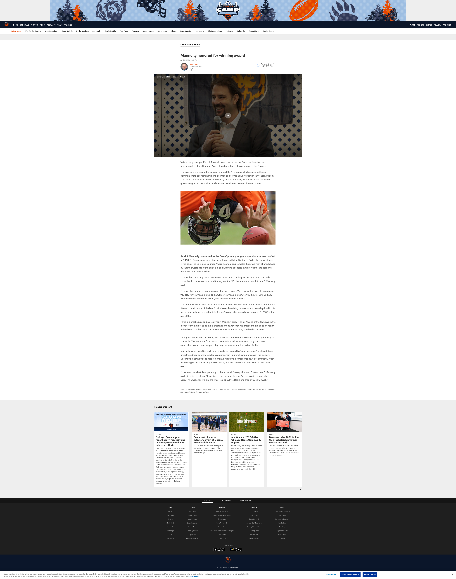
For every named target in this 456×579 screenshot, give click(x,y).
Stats (170, 534)
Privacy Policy (193, 576)
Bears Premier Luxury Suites (222, 515)
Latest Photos (192, 515)
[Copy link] (272, 65)
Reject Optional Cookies (350, 574)
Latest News (192, 511)
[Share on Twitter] (263, 66)
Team (170, 507)
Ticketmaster (222, 534)
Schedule (170, 527)
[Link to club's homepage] (7, 24)
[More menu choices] (75, 25)
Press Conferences (192, 538)
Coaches (170, 519)
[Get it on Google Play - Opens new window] (235, 551)
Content (192, 507)
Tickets (222, 507)
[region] (228, 575)
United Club (222, 538)
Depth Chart (170, 515)
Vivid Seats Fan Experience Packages (222, 530)
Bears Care (282, 515)
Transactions (170, 538)
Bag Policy (254, 515)
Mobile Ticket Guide (222, 523)
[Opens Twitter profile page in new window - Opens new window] (191, 69)
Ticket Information (222, 511)
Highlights (192, 534)
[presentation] (301, 490)
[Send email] (267, 66)
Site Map (282, 538)
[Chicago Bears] (228, 560)
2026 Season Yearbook (282, 511)
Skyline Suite (222, 527)
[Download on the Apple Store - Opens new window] (219, 550)
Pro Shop (282, 527)
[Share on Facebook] (258, 66)
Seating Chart (254, 530)
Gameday (254, 507)
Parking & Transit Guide (254, 527)
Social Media (282, 534)
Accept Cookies (370, 574)
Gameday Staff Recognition (254, 523)
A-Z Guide (254, 511)
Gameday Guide (254, 519)
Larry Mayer (194, 64)
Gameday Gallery (192, 530)
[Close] (452, 574)
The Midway (222, 519)
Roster (170, 511)
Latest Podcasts (192, 523)
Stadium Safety (254, 538)
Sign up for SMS (282, 530)
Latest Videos (192, 519)
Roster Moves (192, 527)
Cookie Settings (331, 574)
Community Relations (282, 519)
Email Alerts (282, 523)
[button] (228, 115)
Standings (170, 530)
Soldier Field (254, 534)
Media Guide (170, 523)
